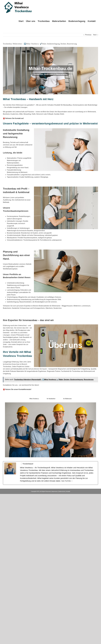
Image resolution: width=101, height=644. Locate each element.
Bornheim (6, 114)
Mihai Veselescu (34, 398)
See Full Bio (66, 481)
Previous (88, 35)
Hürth (34, 114)
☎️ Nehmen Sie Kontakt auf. (13, 118)
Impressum (55, 491)
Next (94, 35)
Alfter (21, 114)
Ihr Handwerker (51, 398)
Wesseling (27, 114)
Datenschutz (61, 491)
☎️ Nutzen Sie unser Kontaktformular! (17, 389)
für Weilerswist (67, 398)
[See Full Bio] (72, 481)
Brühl (62, 114)
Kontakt (68, 491)
